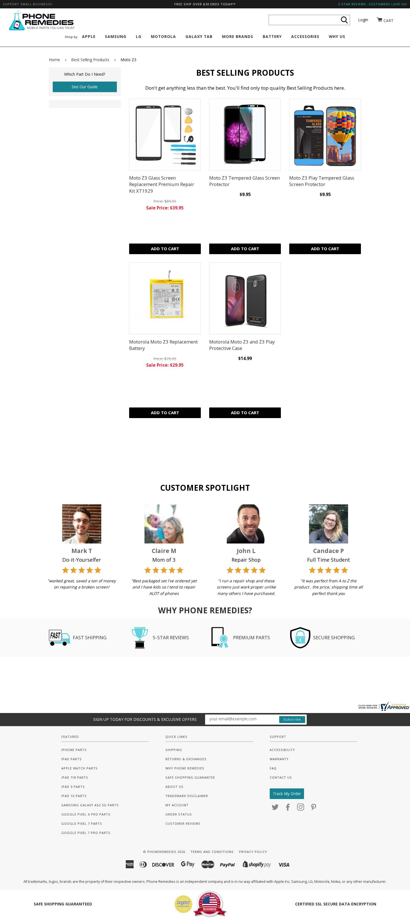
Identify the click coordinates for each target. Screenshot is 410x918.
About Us (174, 787)
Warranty (279, 759)
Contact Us (281, 777)
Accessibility (282, 750)
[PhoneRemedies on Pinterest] (313, 809)
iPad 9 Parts (73, 787)
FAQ (273, 768)
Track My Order (287, 793)
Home (54, 59)
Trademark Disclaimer (186, 796)
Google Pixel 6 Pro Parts (85, 814)
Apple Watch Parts (79, 768)
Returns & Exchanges (186, 759)
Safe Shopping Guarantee (190, 777)
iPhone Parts (74, 750)
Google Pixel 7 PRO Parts (85, 833)
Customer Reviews (183, 823)
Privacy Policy (253, 852)
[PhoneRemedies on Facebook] (288, 809)
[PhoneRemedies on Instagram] (301, 809)
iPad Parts (71, 759)
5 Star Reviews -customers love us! (372, 4)
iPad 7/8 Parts (74, 777)
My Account (177, 805)
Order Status (178, 814)
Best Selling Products (90, 59)
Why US (337, 36)
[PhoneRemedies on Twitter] (275, 809)
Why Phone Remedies (184, 768)
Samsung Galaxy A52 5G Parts (90, 805)
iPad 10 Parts (74, 796)
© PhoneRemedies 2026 (164, 852)
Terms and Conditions (212, 852)
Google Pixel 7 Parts (81, 823)
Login (363, 19)
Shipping (173, 750)
